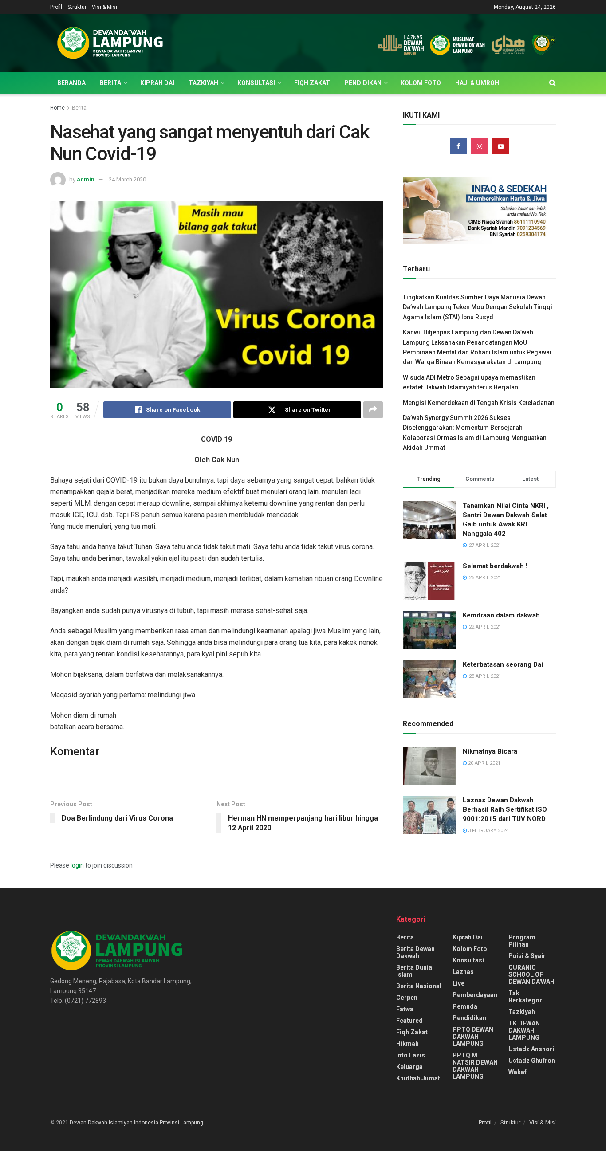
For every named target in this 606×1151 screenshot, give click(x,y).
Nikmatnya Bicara (490, 751)
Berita (110, 82)
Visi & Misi (104, 7)
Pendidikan (363, 82)
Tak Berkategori (526, 997)
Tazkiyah (203, 82)
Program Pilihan (521, 941)
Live (458, 983)
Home (57, 108)
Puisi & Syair (527, 955)
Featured (409, 1020)
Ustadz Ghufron (531, 1060)
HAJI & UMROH (477, 82)
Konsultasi (256, 82)
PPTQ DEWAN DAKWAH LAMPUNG (473, 1036)
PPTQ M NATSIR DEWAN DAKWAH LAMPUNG (475, 1066)
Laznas (463, 971)
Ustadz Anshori (531, 1049)
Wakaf (517, 1072)
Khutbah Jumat (418, 1078)
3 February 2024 (487, 830)
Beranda (71, 82)
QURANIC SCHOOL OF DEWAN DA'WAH (531, 974)
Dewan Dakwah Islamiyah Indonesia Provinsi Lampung (136, 1123)
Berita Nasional (418, 986)
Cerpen (406, 997)
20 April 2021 (483, 763)
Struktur (77, 7)
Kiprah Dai (157, 82)
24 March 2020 (127, 179)
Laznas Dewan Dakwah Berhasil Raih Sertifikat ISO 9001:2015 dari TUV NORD (505, 809)
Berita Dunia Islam (414, 971)
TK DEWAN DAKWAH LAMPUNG (524, 1030)
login (77, 865)
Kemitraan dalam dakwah (501, 615)
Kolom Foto (421, 82)
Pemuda (465, 1006)
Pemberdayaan (475, 994)
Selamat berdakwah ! (495, 566)
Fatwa (404, 1009)
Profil (56, 7)
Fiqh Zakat (312, 82)
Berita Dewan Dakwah (415, 952)
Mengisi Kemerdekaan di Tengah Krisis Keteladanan (479, 402)
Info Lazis (410, 1055)
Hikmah (407, 1043)
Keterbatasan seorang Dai (503, 664)
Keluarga (409, 1066)
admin (85, 179)
